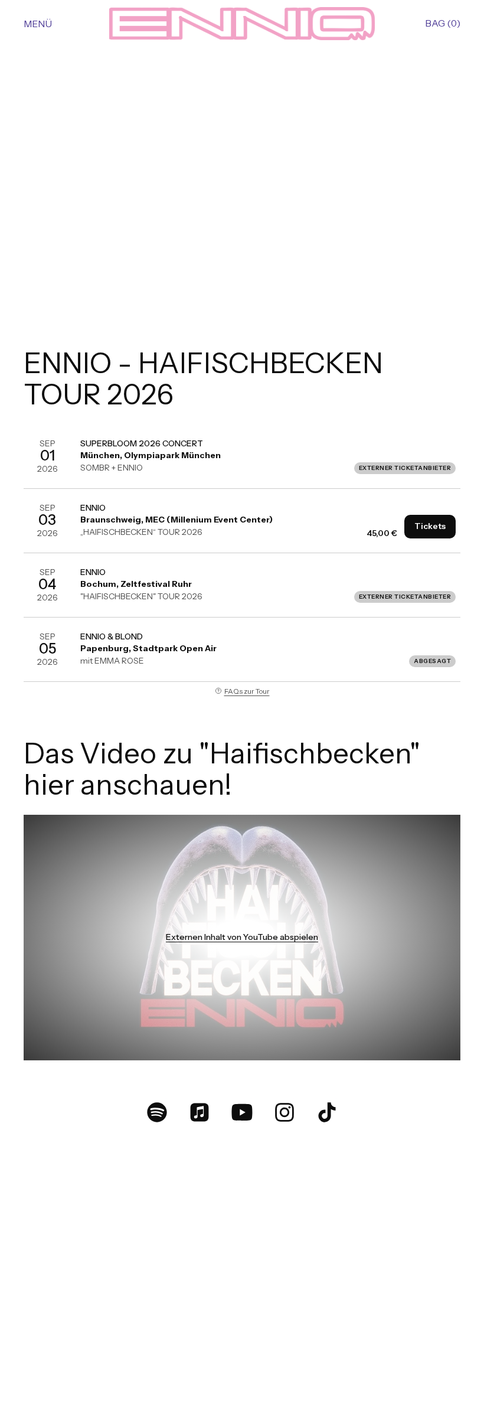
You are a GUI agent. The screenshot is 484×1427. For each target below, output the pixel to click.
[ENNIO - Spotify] (157, 1112)
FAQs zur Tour (247, 691)
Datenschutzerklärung (367, 1384)
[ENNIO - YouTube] (242, 1112)
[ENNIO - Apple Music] (199, 1112)
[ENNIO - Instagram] (284, 1112)
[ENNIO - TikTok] (327, 1112)
